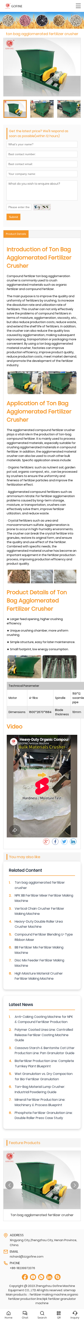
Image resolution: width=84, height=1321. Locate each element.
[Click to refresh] (42, 207)
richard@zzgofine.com (26, 1256)
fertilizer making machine (48, 1294)
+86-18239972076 (22, 1268)
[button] (9, 1185)
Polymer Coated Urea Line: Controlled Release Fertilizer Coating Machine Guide (44, 1034)
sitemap (69, 1290)
